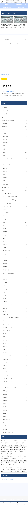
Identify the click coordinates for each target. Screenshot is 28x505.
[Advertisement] (14, 59)
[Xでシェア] (5, 391)
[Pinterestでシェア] (11, 398)
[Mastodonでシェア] (11, 391)
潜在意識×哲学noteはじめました (10, 91)
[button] (26, 39)
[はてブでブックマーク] (23, 395)
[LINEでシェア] (5, 398)
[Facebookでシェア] (5, 395)
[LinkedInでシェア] (17, 398)
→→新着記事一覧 (5, 74)
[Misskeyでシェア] (23, 391)
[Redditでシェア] (17, 395)
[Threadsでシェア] (11, 395)
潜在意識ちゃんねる (8, 479)
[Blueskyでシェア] (17, 391)
